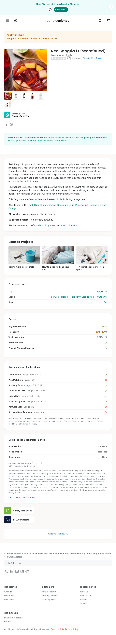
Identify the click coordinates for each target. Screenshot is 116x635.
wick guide (9, 599)
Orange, (86, 297)
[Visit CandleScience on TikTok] (6, 571)
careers (83, 599)
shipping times (49, 599)
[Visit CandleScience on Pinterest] (11, 124)
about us (84, 591)
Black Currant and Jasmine (42, 205)
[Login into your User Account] (16, 21)
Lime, (98, 291)
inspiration (9, 595)
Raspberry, (76, 297)
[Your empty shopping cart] (109, 21)
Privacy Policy (71, 629)
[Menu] (7, 21)
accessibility (85, 595)
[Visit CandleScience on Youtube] (17, 571)
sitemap (83, 603)
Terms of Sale (57, 629)
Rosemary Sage (65, 205)
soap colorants (69, 225)
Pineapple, (65, 297)
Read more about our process (21, 497)
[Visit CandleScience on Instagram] (11, 571)
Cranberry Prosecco (36, 140)
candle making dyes (44, 225)
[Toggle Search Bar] (100, 21)
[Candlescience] (58, 21)
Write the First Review (92, 58)
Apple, (93, 297)
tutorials (8, 591)
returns (7, 621)
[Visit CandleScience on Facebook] (6, 124)
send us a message (13, 617)
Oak (106, 302)
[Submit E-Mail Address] (109, 563)
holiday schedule (50, 595)
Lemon (104, 291)
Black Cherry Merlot (57, 140)
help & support (49, 591)
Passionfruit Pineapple (87, 205)
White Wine (102, 297)
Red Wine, (55, 297)
